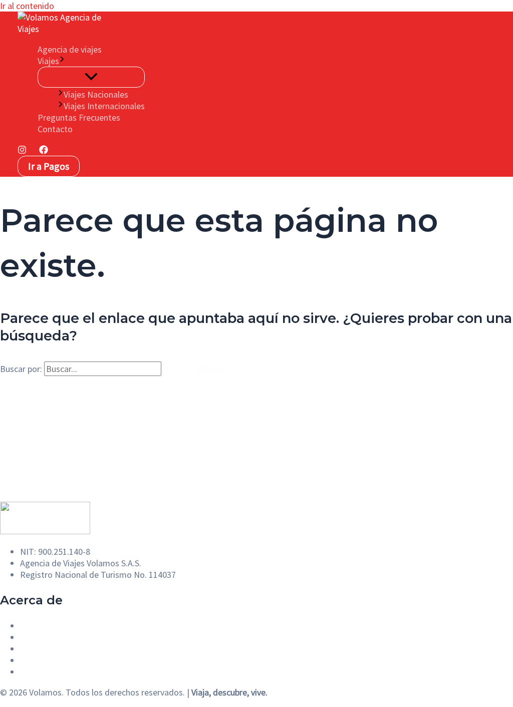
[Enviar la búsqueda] (173, 368)
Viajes (48, 61)
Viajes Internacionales (104, 106)
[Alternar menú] (91, 77)
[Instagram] (22, 151)
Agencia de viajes (70, 49)
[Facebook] (43, 151)
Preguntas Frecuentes (79, 117)
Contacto (55, 129)
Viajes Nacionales (96, 94)
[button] (62, 61)
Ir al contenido (27, 6)
